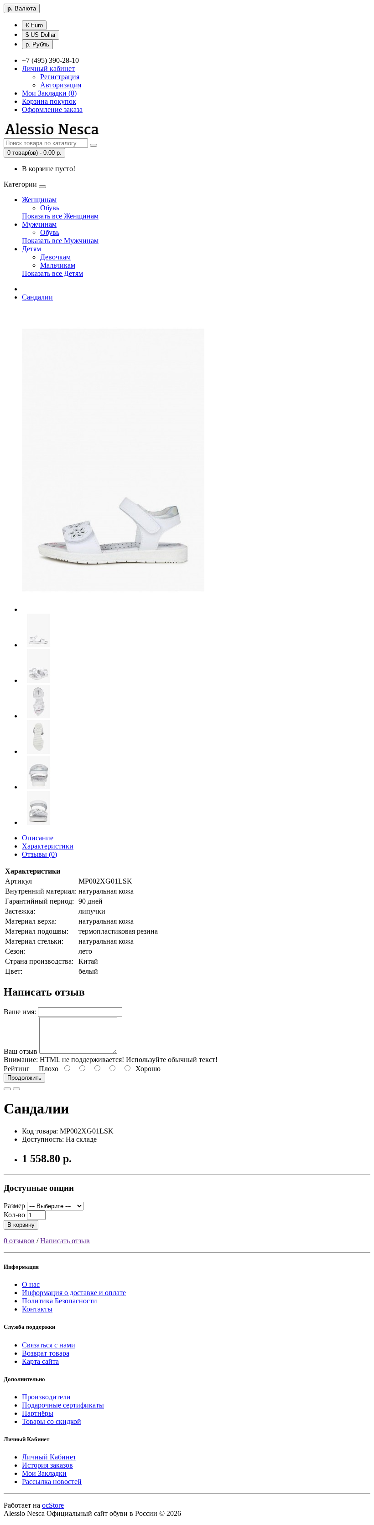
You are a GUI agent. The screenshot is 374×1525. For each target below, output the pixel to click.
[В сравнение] (16, 1089)
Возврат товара (45, 1353)
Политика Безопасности (59, 1301)
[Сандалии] (113, 609)
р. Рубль (37, 44)
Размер (14, 1206)
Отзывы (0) (39, 854)
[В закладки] (7, 1089)
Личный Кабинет (49, 1457)
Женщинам (39, 199)
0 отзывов (19, 1241)
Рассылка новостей (52, 1481)
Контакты (37, 1309)
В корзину (21, 1224)
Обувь (49, 208)
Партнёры (37, 1413)
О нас (31, 1284)
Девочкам (55, 257)
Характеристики (47, 846)
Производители (46, 1397)
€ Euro (34, 25)
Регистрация (59, 77)
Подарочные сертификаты (63, 1405)
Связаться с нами (48, 1345)
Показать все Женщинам (60, 216)
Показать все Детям (52, 273)
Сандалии (37, 297)
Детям (31, 249)
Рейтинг (17, 1069)
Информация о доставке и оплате (74, 1292)
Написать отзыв (65, 1241)
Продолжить (24, 1077)
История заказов (47, 1465)
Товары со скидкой (51, 1421)
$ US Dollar (41, 34)
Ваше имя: (20, 1012)
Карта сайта (40, 1361)
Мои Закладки (44, 1473)
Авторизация (60, 85)
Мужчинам (39, 224)
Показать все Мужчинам (60, 240)
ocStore (53, 1505)
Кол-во (14, 1215)
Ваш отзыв (20, 1051)
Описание (37, 838)
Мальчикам (57, 265)
